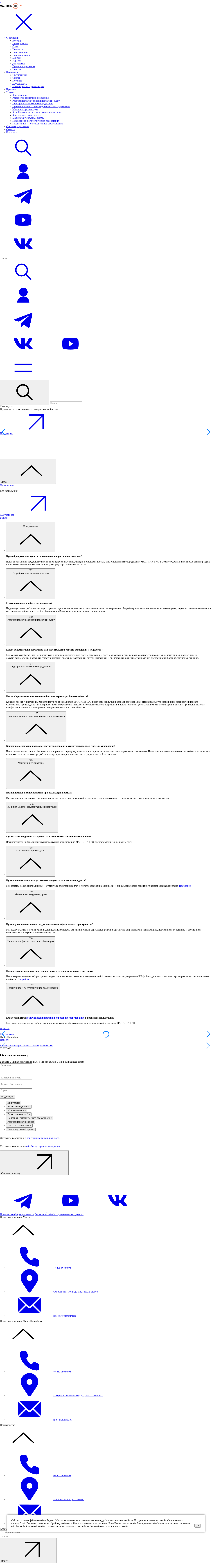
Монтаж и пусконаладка (25, 109)
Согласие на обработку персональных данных (59, 1214)
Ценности (17, 49)
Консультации (19, 95)
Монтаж (16, 57)
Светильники (19, 75)
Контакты (11, 132)
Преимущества (20, 43)
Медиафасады (19, 83)
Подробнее (185, 885)
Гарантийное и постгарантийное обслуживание (37, 123)
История (16, 40)
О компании (12, 37)
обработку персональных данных (44, 1146)
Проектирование (21, 55)
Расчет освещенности (18, 1106)
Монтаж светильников (19, 1125)
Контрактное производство (26, 115)
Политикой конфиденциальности (42, 1138)
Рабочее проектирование (20, 1121)
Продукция (12, 72)
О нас (15, 46)
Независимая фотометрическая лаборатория (35, 120)
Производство (19, 52)
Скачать (10, 129)
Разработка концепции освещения (30, 97)
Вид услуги (7, 1096)
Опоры (16, 78)
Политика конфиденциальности (17, 1214)
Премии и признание (23, 66)
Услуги (10, 92)
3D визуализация (16, 1110)
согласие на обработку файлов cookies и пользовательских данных (72, 1523)
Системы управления (17, 126)
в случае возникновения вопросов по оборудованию (55, 1017)
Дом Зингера (7, 1034)
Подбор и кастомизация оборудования (32, 103)
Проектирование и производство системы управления (41, 106)
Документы (18, 63)
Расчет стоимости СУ (18, 1114)
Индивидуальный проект (20, 1129)
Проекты (11, 89)
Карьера (16, 60)
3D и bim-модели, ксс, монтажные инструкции (37, 112)
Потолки (17, 80)
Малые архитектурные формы (28, 86)
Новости (17, 69)
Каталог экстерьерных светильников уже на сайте (26, 1045)
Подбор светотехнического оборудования (29, 1118)
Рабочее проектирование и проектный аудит (36, 100)
